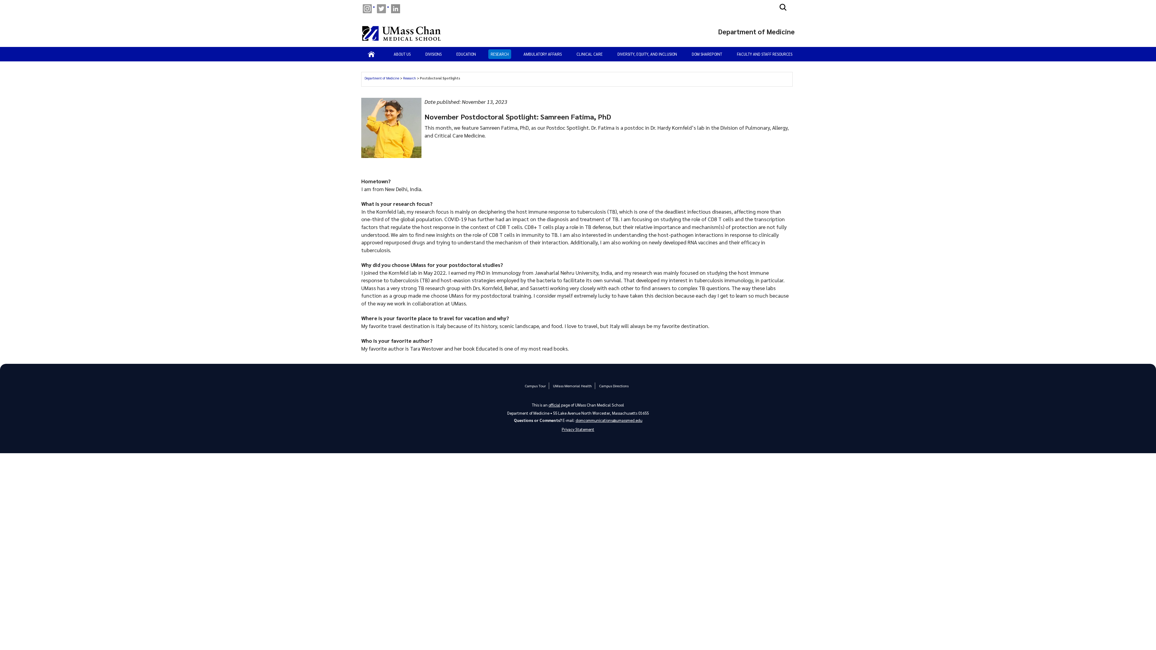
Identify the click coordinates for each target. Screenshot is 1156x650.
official (554, 404)
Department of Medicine (382, 78)
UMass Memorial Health (572, 385)
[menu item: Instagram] (367, 9)
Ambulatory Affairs (543, 54)
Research (500, 54)
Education (466, 54)
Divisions (433, 54)
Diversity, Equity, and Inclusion (647, 54)
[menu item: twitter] (381, 9)
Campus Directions (614, 385)
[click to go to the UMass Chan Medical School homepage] (401, 33)
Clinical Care (589, 54)
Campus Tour (535, 385)
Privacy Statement (578, 429)
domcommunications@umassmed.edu (609, 420)
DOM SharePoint (707, 54)
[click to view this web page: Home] (371, 54)
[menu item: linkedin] (396, 9)
